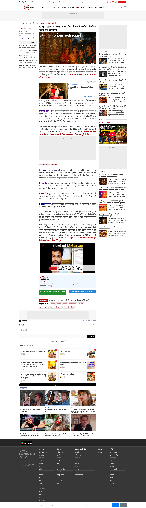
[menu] (21, 7)
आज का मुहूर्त (113, 458)
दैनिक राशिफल (113, 452)
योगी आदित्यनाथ (43, 452)
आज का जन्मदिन (114, 455)
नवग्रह (111, 480)
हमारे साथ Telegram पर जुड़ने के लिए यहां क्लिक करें (82, 291)
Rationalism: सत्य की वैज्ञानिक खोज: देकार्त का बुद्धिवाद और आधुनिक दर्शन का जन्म (112, 68)
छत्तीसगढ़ (41, 475)
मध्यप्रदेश (41, 472)
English (54, 2)
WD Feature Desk (25, 29)
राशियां (111, 460)
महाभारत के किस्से (44, 307)
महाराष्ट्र (40, 480)
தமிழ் (58, 2)
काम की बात (42, 486)
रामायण (77, 463)
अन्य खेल (100, 452)
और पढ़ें (50, 286)
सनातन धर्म (77, 458)
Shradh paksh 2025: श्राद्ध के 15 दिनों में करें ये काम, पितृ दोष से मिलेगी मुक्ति (28, 61)
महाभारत (77, 466)
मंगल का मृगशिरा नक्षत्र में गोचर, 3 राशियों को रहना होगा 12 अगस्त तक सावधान (112, 55)
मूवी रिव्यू (59, 460)
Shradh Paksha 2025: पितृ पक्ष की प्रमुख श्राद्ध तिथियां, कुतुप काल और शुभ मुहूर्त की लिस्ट (28, 66)
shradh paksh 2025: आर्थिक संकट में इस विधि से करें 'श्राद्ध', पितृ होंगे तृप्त (28, 52)
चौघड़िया (112, 475)
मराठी (63, 2)
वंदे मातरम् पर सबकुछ (59, 7)
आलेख (58, 463)
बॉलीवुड (48, 7)
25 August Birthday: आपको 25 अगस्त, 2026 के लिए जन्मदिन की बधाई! (111, 176)
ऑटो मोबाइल (42, 489)
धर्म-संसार (21, 23)
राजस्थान (41, 483)
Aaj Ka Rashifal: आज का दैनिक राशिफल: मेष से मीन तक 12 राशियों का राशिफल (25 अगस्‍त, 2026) (112, 189)
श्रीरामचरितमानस (99, 7)
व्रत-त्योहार (28, 23)
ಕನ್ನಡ (78, 2)
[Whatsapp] (116, 2)
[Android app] (26, 443)
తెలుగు (67, 2)
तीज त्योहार (36, 23)
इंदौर (40, 466)
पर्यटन (58, 466)
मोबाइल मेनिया (42, 500)
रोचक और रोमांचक (69, 307)
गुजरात (40, 477)
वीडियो (103, 119)
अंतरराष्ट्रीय (41, 463)
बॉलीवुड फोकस (60, 475)
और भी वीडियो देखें (104, 122)
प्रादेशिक (41, 469)
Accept (115, 505)
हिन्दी (49, 2)
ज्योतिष (90, 7)
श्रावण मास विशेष (73, 7)
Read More (53, 268)
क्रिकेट (82, 7)
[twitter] (104, 2)
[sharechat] (107, 2)
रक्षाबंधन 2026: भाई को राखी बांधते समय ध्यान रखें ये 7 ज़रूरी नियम (112, 228)
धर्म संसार (104, 172)
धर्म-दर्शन (77, 472)
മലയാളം (73, 2)
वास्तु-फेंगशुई (112, 466)
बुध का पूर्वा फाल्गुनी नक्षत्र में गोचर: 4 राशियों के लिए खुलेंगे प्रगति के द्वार (111, 215)
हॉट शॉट (59, 455)
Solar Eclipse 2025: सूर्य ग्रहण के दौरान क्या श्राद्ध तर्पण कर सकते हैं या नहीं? (69, 300)
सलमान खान (60, 477)
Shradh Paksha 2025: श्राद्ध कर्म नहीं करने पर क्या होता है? (27, 47)
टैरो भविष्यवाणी (113, 469)
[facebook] (101, 2)
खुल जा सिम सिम (61, 469)
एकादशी (77, 452)
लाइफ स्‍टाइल (72, 304)
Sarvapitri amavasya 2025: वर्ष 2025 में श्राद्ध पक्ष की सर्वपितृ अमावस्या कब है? (28, 57)
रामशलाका (112, 472)
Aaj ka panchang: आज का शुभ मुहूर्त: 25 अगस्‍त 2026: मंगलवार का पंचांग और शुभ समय (112, 202)
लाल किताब (112, 463)
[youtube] (113, 2)
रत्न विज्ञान (112, 483)
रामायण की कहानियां (56, 307)
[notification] (125, 7)
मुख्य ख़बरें (41, 458)
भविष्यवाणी (78, 455)
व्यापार (40, 497)
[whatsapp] (33, 38)
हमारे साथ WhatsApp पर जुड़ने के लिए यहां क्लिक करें (52, 292)
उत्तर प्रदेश (41, 455)
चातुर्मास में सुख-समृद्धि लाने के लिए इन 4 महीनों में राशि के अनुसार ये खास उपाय (112, 107)
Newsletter (121, 2)
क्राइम (40, 491)
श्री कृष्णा (77, 460)
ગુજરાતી (84, 2)
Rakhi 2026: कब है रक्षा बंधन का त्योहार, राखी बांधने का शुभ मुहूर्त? (112, 94)
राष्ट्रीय (40, 460)
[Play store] (121, 7)
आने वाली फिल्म (60, 472)
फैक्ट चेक (41, 494)
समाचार (41, 7)
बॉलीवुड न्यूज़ (60, 452)
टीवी (58, 483)
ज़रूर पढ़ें (104, 51)
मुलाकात (59, 486)
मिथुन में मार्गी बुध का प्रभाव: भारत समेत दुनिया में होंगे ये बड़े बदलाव (112, 81)
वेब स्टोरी (59, 458)
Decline (124, 505)
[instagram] (110, 2)
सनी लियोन (59, 480)
